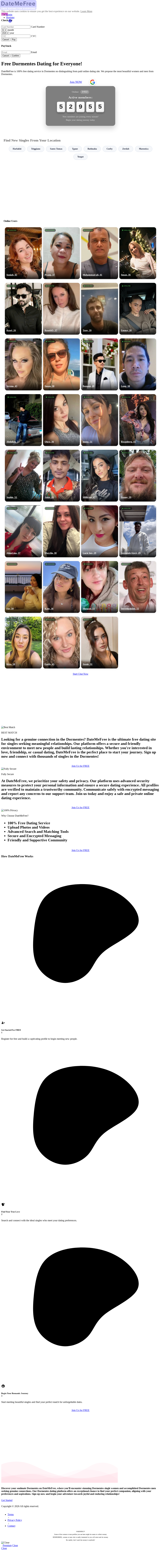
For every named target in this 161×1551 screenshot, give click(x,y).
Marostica (143, 149)
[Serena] (23, 364)
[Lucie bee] (99, 531)
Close (15, 1545)
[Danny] (137, 476)
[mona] (99, 420)
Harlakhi (17, 149)
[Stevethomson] (137, 587)
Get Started (6, 1500)
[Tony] (99, 309)
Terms (11, 1514)
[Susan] (137, 253)
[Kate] (61, 587)
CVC (33, 36)
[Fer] (23, 587)
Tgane (75, 149)
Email (34, 52)
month (11, 30)
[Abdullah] (23, 420)
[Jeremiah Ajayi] (137, 531)
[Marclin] (61, 531)
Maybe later (80, 804)
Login (9, 14)
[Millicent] (99, 476)
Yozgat (80, 157)
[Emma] (137, 309)
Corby (110, 149)
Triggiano (35, 149)
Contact (11, 1525)
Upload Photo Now (82, 797)
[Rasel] (23, 309)
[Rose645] (61, 309)
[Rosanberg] (137, 420)
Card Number (38, 26)
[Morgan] (99, 587)
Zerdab (125, 149)
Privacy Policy (15, 1520)
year (12, 33)
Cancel (6, 39)
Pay (14, 39)
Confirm (15, 55)
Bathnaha (92, 149)
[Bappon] (99, 364)
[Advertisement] (80, 188)
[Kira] (23, 642)
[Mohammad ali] (99, 253)
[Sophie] (23, 476)
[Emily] (61, 642)
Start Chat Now (80, 674)
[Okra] (61, 420)
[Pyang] (61, 253)
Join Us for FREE (80, 850)
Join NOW (76, 82)
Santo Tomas (56, 149)
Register (10, 17)
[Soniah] (23, 253)
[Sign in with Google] (92, 82)
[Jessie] (99, 642)
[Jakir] (61, 476)
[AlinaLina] (23, 531)
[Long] (137, 364)
